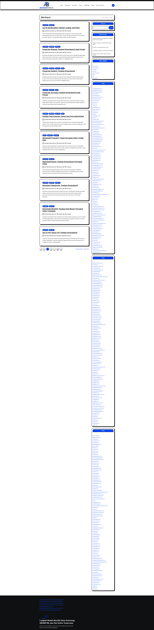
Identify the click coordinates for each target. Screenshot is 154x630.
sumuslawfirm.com (97, 211)
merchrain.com (96, 415)
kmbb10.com (95, 170)
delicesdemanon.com (97, 524)
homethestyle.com (97, 309)
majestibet (42, 610)
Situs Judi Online (100, 5)
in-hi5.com (95, 105)
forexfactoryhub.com (97, 470)
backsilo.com (95, 203)
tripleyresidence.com (97, 358)
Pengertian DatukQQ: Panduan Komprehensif (58, 71)
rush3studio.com (96, 100)
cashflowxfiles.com (97, 169)
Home (61, 5)
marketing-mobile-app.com (98, 179)
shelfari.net (95, 541)
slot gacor (59, 599)
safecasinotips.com (97, 345)
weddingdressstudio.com (98, 528)
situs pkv (94, 71)
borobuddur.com (96, 312)
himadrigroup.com (96, 476)
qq (93, 76)
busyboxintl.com (96, 133)
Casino (80, 5)
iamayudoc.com (96, 326)
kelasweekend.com (97, 584)
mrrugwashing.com (97, 196)
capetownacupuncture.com (98, 121)
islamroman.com (96, 478)
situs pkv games (96, 73)
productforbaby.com (97, 146)
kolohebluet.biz (96, 536)
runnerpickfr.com (96, 441)
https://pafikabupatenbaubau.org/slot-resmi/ (49, 608)
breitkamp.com (96, 357)
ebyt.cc (94, 500)
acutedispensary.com (97, 216)
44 (57, 249)
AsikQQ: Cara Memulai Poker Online (100, 47)
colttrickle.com (96, 439)
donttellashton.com (97, 99)
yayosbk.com (95, 531)
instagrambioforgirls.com (98, 167)
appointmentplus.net (97, 574)
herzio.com (95, 104)
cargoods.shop (96, 119)
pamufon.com (95, 365)
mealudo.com (95, 186)
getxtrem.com (96, 172)
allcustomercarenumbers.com (99, 350)
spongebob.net (96, 131)
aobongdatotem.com (97, 275)
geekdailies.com (96, 413)
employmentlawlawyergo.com (99, 560)
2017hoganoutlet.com (97, 92)
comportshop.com (96, 563)
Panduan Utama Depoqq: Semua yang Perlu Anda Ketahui (63, 116)
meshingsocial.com (97, 175)
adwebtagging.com (97, 230)
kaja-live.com (95, 471)
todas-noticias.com (97, 109)
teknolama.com (96, 145)
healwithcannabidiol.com (98, 379)
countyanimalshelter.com (98, 228)
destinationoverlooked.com (98, 235)
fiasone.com (95, 182)
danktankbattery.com (97, 184)
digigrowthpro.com (97, 437)
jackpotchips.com (96, 346)
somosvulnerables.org (97, 362)
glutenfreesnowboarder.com (99, 375)
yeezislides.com (96, 273)
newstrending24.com (97, 580)
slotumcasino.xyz (96, 545)
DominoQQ (67, 5)
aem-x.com (95, 304)
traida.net (95, 517)
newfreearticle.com (97, 157)
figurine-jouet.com (96, 404)
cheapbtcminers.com (97, 322)
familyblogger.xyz (96, 351)
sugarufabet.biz (96, 399)
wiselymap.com (96, 466)
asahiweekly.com (96, 331)
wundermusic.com (96, 314)
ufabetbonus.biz (96, 582)
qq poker (56, 601)
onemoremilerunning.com (98, 163)
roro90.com (95, 102)
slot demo (95, 69)
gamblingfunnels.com (97, 444)
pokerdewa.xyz (96, 551)
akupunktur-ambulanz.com (98, 495)
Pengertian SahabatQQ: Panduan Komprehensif (103, 50)
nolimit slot (61, 608)
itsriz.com (95, 117)
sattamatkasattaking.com (98, 391)
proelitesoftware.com (97, 348)
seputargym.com (96, 293)
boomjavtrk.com (96, 423)
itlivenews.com (96, 577)
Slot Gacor (74, 5)
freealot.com (95, 329)
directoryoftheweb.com (97, 97)
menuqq (41, 599)
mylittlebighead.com (97, 328)
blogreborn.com (96, 463)
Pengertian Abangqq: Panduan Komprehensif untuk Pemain (63, 49)
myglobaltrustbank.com (98, 558)
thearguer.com (96, 177)
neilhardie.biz (95, 533)
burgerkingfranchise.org (97, 139)
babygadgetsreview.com (98, 493)
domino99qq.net (96, 95)
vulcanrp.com (95, 488)
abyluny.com (95, 421)
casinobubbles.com (97, 292)
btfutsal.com (95, 447)
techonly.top (95, 454)
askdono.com (95, 452)
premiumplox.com (96, 529)
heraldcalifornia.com (97, 336)
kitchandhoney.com (97, 519)
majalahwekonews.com (98, 90)
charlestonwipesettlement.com (99, 223)
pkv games (95, 78)
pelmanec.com (96, 93)
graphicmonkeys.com (97, 338)
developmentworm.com (98, 575)
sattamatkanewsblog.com (98, 218)
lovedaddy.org (96, 192)
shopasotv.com (96, 567)
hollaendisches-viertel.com (98, 512)
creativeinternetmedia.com (98, 459)
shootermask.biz (96, 538)
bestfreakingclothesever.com (99, 208)
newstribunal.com (96, 268)
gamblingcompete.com (97, 456)
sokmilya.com (95, 420)
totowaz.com (95, 221)
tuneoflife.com (96, 249)
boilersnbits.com (96, 153)
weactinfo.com (96, 174)
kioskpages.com (96, 380)
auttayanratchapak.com (97, 134)
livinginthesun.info (96, 116)
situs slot (52, 603)
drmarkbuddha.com (97, 504)
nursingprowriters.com (97, 213)
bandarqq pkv (45, 606)
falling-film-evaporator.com (98, 209)
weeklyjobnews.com (97, 227)
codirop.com (95, 449)
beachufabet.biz (96, 396)
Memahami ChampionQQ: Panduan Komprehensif (60, 185)
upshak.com (95, 201)
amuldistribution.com (97, 310)
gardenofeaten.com (97, 160)
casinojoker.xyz (96, 550)
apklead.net (95, 425)
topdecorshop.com (97, 565)
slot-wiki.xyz (95, 553)
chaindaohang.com (96, 502)
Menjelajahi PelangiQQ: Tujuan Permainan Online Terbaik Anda (62, 139)
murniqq (43, 603)
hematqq (48, 603)
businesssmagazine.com (98, 458)
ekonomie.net (95, 572)
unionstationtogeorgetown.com (99, 324)
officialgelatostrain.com (97, 387)
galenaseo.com (96, 557)
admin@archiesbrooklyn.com (50, 30)
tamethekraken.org (97, 369)
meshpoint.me (96, 129)
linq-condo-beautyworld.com (99, 499)
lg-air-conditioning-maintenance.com (100, 505)
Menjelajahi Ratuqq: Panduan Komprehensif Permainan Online (62, 163)
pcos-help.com (96, 446)
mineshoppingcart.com (97, 283)
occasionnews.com (97, 242)
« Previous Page (79, 249)
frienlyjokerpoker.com (97, 481)
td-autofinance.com (97, 480)
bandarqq (54, 599)
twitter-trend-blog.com (98, 490)
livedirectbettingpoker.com (98, 189)
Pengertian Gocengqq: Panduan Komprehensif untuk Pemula (61, 94)
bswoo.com (95, 589)
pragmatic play (96, 67)
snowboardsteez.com (97, 165)
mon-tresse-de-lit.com (97, 398)
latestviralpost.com (97, 155)
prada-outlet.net (96, 435)
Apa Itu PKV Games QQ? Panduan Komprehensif (59, 233)
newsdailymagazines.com (98, 270)
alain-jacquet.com (96, 126)
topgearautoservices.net (98, 403)
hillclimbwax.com (96, 238)
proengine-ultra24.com (97, 514)
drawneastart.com (96, 341)
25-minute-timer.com (97, 317)
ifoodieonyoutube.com (97, 281)
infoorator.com (96, 507)
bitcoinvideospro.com (97, 122)
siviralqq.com (95, 204)
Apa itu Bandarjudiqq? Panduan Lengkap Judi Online (61, 28)
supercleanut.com (96, 333)
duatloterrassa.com (97, 363)
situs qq (45, 599)
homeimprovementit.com (98, 266)
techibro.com (95, 485)
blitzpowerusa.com (97, 158)
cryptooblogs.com (96, 305)
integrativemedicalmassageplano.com (100, 194)
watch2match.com (96, 555)
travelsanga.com (96, 569)
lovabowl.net (95, 264)
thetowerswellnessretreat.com (99, 386)
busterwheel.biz (96, 540)
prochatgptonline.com (97, 468)
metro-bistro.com (96, 521)
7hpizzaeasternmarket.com (98, 511)
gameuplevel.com (96, 307)
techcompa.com (96, 473)
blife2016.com (96, 374)
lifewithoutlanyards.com (98, 516)
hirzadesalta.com (96, 288)
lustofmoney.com (96, 244)
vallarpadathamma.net (97, 141)
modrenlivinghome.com (97, 409)
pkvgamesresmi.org (57, 610)
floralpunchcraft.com (97, 180)
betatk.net (95, 586)
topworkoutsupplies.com (98, 285)
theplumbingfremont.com (98, 579)
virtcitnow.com (96, 464)
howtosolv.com (96, 522)
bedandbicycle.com (97, 334)
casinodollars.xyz (96, 548)
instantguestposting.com (98, 570)
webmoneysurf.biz (96, 534)
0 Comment (68, 30)
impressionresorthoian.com (98, 206)
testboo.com (95, 526)
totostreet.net (96, 299)
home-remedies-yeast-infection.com (100, 276)
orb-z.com (95, 148)
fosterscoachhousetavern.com (99, 150)
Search (103, 23)
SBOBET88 (87, 5)
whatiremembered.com (97, 497)
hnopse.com (95, 240)
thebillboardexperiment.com (98, 394)
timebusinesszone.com (97, 245)
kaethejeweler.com (97, 389)
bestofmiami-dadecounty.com (99, 280)
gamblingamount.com (97, 237)
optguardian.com (96, 297)
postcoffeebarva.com (97, 136)
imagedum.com (96, 384)
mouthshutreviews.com (97, 287)
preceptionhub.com (97, 271)
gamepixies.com (96, 340)
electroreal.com (96, 278)
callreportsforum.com (97, 418)
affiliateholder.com (96, 252)
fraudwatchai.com (96, 302)
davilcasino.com (96, 300)
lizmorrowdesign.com (97, 377)
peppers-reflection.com (98, 247)
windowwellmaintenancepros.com (100, 250)
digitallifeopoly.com (97, 290)
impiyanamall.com (96, 295)
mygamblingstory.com (97, 88)
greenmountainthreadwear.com (99, 215)
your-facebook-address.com (99, 406)
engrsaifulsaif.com (96, 321)
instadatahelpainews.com (98, 411)
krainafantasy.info (96, 107)
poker (94, 74)
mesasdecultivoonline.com (98, 151)
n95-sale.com (96, 461)
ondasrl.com (95, 372)
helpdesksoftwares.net (97, 263)
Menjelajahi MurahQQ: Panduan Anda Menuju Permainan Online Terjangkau (62, 210)
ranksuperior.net (96, 232)
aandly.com (95, 587)
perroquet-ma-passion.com (98, 408)
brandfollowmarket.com (98, 225)
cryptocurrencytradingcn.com (99, 220)
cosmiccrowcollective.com (98, 124)
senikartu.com (95, 110)
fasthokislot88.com (97, 343)
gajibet (50, 610)
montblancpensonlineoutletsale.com (100, 492)
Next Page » (86, 249)
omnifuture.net (96, 442)
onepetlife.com (96, 392)
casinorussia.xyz (96, 543)
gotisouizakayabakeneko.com (99, 128)
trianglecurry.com (96, 382)
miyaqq (46, 610)
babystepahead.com (97, 233)
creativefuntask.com (97, 319)
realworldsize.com (96, 143)
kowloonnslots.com (97, 483)
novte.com (95, 509)
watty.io (94, 114)
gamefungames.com (97, 316)
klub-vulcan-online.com (97, 355)
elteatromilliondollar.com (98, 138)
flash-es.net (95, 199)
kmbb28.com (95, 416)
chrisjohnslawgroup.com (98, 353)
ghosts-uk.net (96, 451)
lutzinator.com (96, 370)
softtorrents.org (96, 360)
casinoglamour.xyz (96, 546)
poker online (95, 66)
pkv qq (54, 604)
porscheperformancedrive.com (99, 367)
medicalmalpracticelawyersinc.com (100, 562)
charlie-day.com (96, 187)
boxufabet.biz (95, 401)
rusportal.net (95, 112)
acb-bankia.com (96, 198)
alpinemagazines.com (97, 487)
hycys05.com (95, 162)
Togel (92, 5)
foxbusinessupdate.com (98, 191)
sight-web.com (96, 475)
